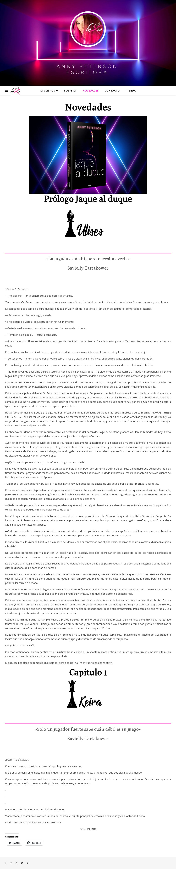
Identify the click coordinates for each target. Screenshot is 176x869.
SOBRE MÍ (70, 90)
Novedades (91, 90)
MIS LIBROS (47, 90)
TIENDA (131, 90)
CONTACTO (112, 90)
